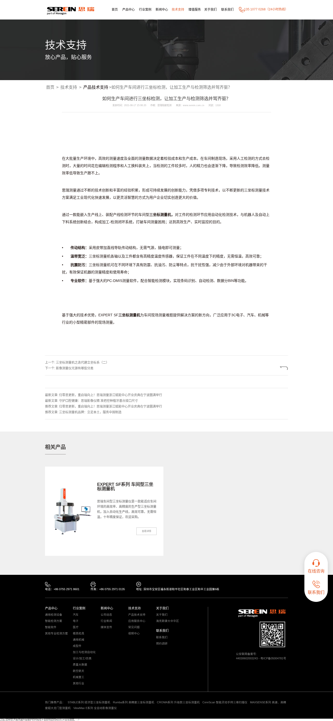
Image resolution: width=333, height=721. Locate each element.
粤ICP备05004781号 (273, 658)
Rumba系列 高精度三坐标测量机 (133, 702)
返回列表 (272, 368)
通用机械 (78, 639)
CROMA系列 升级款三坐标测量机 (178, 702)
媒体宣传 (106, 627)
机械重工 (78, 677)
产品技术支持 (95, 87)
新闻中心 (162, 9)
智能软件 (50, 627)
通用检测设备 (53, 614)
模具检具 (78, 633)
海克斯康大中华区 (167, 621)
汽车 (76, 614)
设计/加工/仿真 (82, 658)
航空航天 (78, 671)
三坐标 (249, 190)
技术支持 (178, 9)
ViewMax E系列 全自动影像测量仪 (95, 708)
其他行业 (78, 683)
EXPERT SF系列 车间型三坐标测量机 (125, 486)
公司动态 (106, 614)
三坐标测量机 (160, 215)
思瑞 (65, 190)
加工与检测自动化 (84, 652)
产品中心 (128, 9)
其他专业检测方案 (56, 633)
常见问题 (134, 627)
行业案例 (145, 9)
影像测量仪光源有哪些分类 (74, 368)
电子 (76, 621)
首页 (115, 9)
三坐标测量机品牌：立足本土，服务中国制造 (90, 412)
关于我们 (210, 9)
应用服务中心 (136, 621)
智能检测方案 (53, 621)
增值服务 (194, 9)
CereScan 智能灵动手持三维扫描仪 (224, 702)
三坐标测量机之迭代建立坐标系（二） (82, 362)
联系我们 (227, 9)
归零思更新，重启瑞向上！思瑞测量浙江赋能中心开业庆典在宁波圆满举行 (110, 395)
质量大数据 (80, 664)
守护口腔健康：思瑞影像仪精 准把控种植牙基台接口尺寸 (98, 401)
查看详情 (146, 531)
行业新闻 (106, 621)
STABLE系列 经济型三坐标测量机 (89, 702)
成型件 (77, 646)
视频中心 (134, 633)
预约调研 (162, 643)
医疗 (76, 627)
